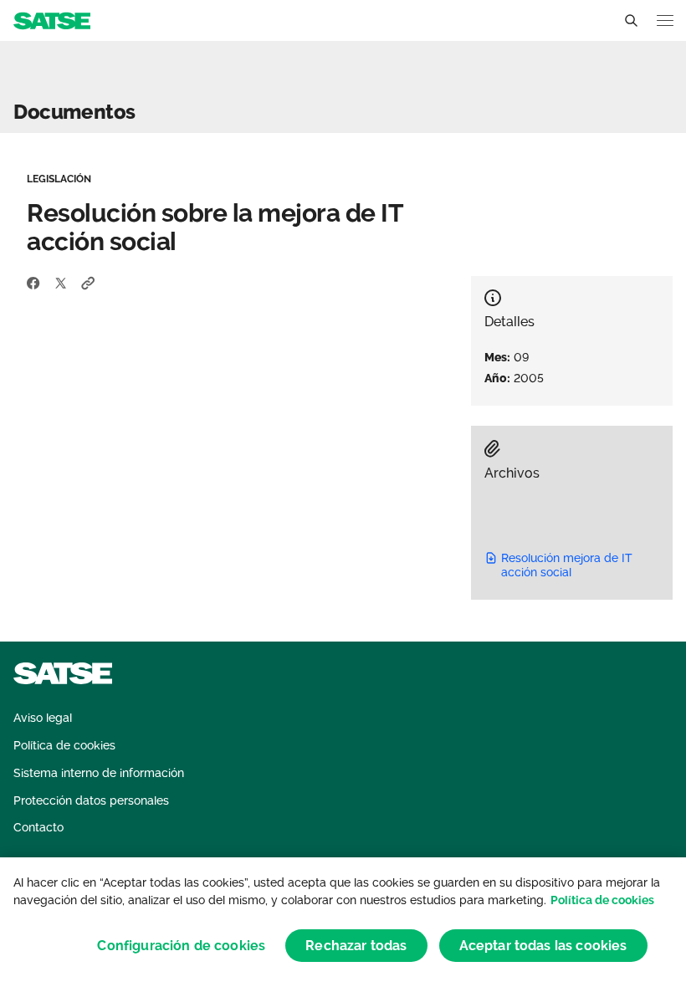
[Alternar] (631, 20)
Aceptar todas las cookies (543, 946)
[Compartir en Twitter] (61, 282)
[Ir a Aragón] (51, 20)
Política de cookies (602, 900)
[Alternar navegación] (665, 20)
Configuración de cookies (181, 946)
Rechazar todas (356, 946)
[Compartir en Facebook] (33, 282)
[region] (343, 922)
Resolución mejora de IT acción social (566, 565)
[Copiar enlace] (88, 282)
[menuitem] (42, 718)
